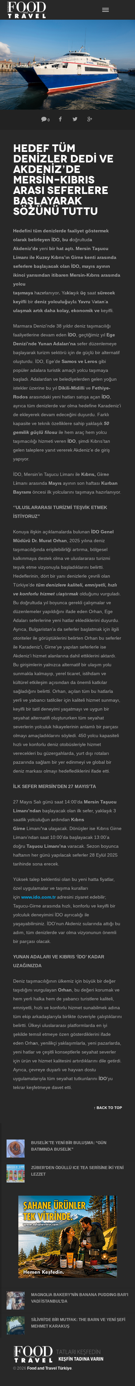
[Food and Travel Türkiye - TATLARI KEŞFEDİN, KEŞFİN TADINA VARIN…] (58, 1354)
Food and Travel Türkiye (49, 1368)
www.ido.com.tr (38, 897)
